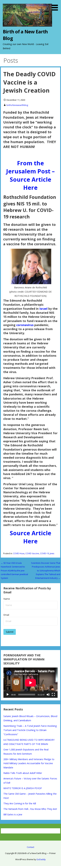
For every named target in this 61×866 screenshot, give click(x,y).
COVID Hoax (18, 553)
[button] (56, 6)
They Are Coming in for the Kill (19, 803)
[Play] (7, 694)
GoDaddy (41, 859)
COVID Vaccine (32, 553)
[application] (30, 683)
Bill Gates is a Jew (12, 814)
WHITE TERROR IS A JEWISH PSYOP (22, 788)
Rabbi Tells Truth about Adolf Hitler (22, 773)
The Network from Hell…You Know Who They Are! (30, 808)
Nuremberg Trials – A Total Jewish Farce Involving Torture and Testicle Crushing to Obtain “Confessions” (30, 730)
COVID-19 (44, 553)
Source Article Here (30, 537)
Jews (52, 553)
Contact (30, 847)
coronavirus (25, 325)
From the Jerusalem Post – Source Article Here (30, 175)
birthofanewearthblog (17, 105)
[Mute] (48, 694)
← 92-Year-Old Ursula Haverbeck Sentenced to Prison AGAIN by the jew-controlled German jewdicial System (14, 570)
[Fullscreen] (53, 694)
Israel (43, 309)
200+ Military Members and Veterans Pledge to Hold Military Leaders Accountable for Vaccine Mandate (28, 763)
